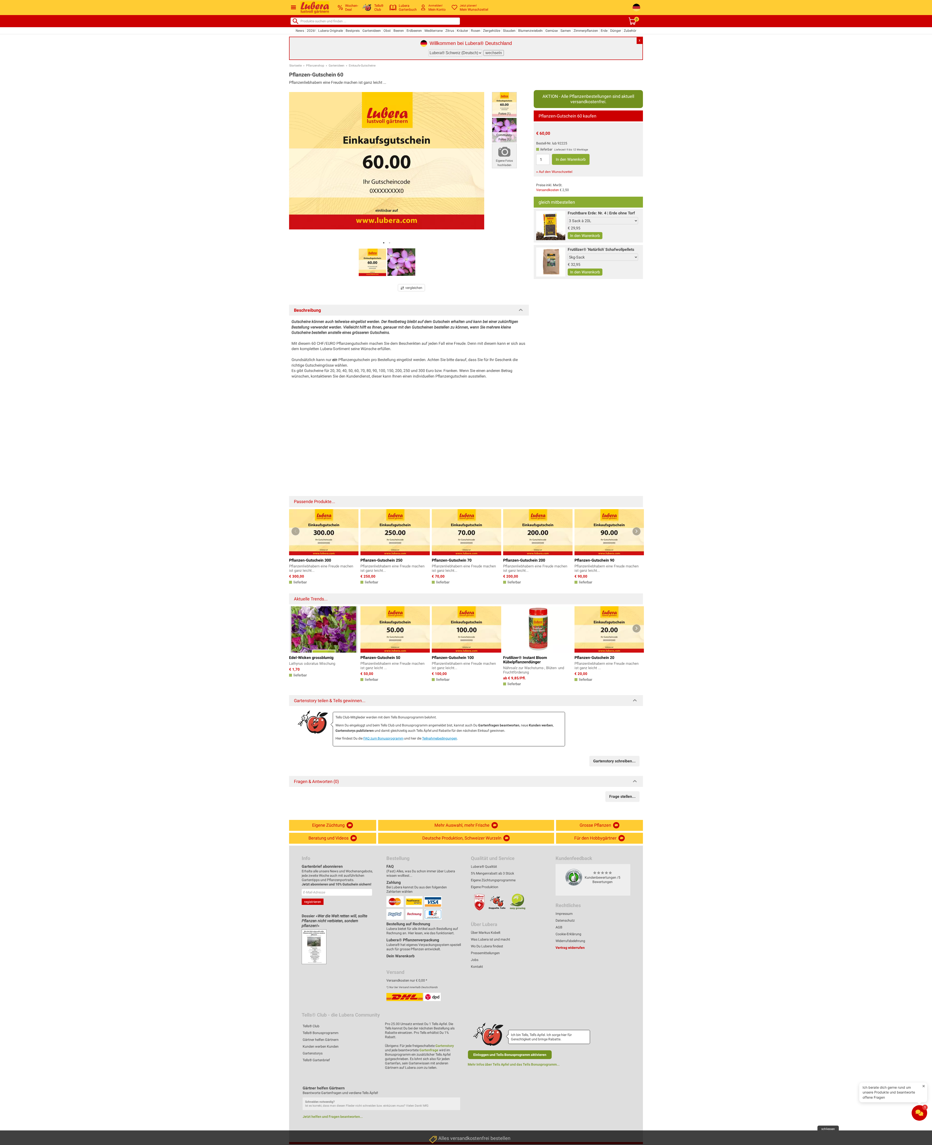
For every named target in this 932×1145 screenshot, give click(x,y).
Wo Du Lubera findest (487, 946)
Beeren (398, 31)
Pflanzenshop (315, 65)
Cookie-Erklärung (568, 934)
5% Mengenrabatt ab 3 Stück (492, 873)
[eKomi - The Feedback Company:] (573, 877)
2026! (311, 31)
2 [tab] (389, 242)
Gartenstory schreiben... (614, 761)
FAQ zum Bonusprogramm (383, 738)
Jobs (474, 960)
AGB (559, 927)
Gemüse (551, 31)
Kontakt (477, 966)
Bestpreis (353, 31)
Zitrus (449, 31)
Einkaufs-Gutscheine (362, 65)
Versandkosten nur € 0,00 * (406, 980)
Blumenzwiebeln (530, 31)
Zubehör (630, 31)
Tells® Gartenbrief (316, 1060)
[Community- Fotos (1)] (504, 129)
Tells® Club (311, 1026)
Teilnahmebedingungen (439, 738)
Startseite (295, 65)
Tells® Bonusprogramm (320, 1033)
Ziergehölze (491, 31)
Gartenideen (371, 31)
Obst (387, 31)
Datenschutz (565, 920)
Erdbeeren (414, 31)
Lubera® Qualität (484, 866)
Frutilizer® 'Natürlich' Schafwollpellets (601, 249)
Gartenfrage (428, 1050)
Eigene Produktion (484, 887)
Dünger (615, 31)
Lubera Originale (330, 31)
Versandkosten (547, 190)
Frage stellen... (622, 796)
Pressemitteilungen (485, 953)
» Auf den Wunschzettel (554, 172)
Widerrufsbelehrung (570, 941)
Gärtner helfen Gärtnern (321, 1040)
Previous (295, 531)
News (300, 31)
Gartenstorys (313, 1053)
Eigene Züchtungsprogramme (493, 880)
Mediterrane (433, 31)
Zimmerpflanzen (586, 31)
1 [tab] (383, 242)
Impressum (564, 914)
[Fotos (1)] (504, 104)
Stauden (509, 31)
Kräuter (462, 31)
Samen (565, 31)
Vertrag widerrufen (570, 948)
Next (636, 531)
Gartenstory (444, 1046)
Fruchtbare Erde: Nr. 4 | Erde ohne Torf (601, 213)
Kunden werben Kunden (321, 1046)
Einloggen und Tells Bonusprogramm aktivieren (509, 1055)
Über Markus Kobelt (485, 933)
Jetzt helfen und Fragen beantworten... (333, 1117)
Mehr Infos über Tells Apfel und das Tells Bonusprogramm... (514, 1064)
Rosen (475, 31)
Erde (604, 31)
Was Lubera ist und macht (490, 939)
